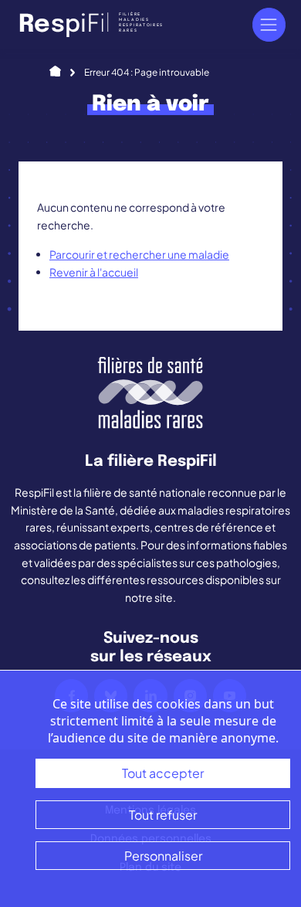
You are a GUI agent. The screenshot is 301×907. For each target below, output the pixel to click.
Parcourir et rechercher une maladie (139, 254)
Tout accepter (163, 773)
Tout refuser (163, 815)
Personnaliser (163, 856)
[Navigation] (269, 24)
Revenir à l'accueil (93, 272)
